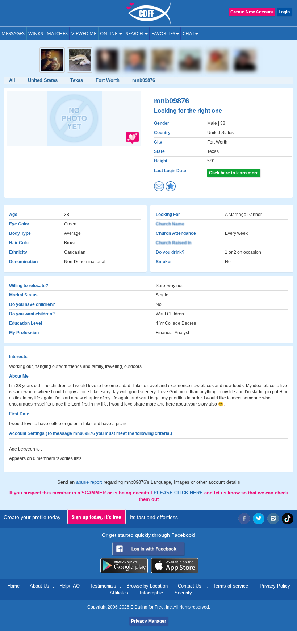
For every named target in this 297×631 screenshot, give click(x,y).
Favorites (163, 33)
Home (13, 586)
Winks (35, 33)
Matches (57, 33)
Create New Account (251, 11)
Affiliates (119, 592)
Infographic (151, 592)
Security (183, 592)
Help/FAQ (69, 586)
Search (135, 33)
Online (109, 33)
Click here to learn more (234, 172)
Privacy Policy (275, 586)
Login (284, 11)
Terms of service (230, 586)
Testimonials (103, 586)
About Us (39, 586)
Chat (188, 33)
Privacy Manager (148, 621)
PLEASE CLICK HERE (179, 492)
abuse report (90, 482)
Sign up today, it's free (96, 516)
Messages (13, 33)
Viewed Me (83, 33)
